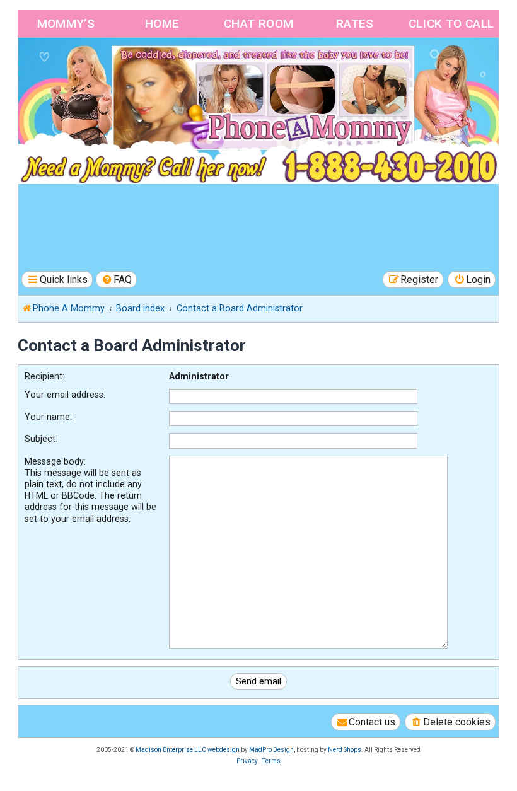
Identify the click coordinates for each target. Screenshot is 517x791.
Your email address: (65, 395)
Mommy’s (66, 23)
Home (162, 23)
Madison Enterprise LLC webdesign (188, 749)
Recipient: (44, 376)
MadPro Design (271, 749)
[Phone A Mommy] (90, 64)
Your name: (48, 417)
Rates (355, 23)
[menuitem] (116, 279)
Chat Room (259, 23)
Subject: (41, 439)
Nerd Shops (344, 749)
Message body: (55, 461)
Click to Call (451, 23)
